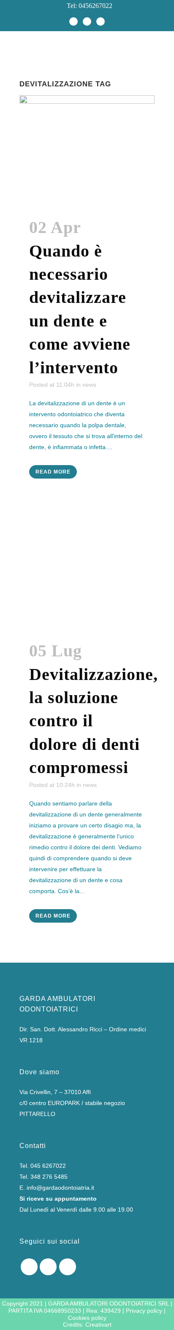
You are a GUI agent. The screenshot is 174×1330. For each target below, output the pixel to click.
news (89, 384)
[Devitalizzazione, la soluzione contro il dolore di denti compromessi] (87, 574)
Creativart (98, 1324)
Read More (53, 472)
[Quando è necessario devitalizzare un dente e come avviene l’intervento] (87, 150)
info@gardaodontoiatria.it (60, 1187)
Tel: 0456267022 (87, 5)
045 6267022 (48, 1165)
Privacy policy (144, 1310)
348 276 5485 (49, 1176)
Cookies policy (87, 1317)
